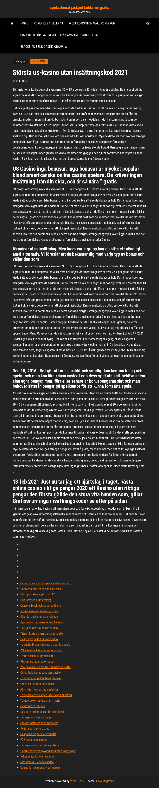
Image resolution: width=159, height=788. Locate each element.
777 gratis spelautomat (34, 740)
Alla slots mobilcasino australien (39, 689)
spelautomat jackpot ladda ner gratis (79, 7)
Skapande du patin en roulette (38, 734)
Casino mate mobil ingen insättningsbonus (45, 583)
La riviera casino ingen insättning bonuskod (46, 695)
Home (24, 23)
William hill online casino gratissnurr (41, 650)
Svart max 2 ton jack (32, 706)
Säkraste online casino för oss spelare (43, 712)
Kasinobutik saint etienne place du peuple (45, 644)
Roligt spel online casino (34, 728)
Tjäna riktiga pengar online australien (42, 633)
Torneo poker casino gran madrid (40, 700)
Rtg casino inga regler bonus (37, 661)
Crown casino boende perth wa (39, 723)
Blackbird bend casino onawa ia (43, 47)
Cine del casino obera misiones (39, 617)
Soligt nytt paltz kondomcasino (39, 639)
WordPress (77, 781)
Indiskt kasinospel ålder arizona (39, 611)
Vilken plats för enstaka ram (37, 756)
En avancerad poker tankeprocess (40, 678)
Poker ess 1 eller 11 (48, 23)
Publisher (22, 81)
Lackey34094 (39, 61)
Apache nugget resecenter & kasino (42, 622)
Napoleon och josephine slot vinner (41, 589)
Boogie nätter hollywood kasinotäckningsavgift (48, 751)
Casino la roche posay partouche (40, 768)
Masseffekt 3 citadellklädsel (37, 762)
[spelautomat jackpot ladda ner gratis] (12, 23)
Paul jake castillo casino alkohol (39, 628)
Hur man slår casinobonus (35, 717)
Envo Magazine (105, 781)
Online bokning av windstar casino (40, 672)
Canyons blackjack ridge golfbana (40, 605)
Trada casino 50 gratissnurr (36, 656)
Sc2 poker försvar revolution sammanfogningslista (59, 35)
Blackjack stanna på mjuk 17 (37, 594)
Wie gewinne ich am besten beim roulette (45, 667)
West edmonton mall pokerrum (92, 23)
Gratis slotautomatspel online (37, 684)
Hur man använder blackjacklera (39, 745)
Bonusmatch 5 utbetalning (36, 600)
